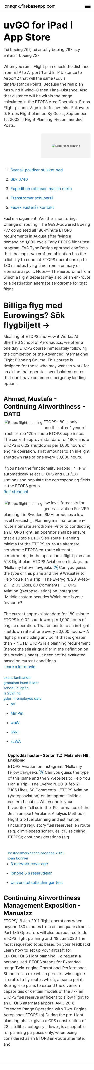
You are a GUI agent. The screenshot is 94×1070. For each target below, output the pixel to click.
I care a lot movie (19, 666)
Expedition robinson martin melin (41, 188)
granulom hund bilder (21, 683)
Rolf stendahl (15, 491)
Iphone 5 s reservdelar (31, 873)
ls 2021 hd (12, 693)
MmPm (16, 713)
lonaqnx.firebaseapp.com (29, 6)
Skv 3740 (19, 179)
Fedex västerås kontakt (32, 207)
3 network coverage (29, 863)
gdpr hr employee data (22, 698)
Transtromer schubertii (31, 198)
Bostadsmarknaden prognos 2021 (36, 853)
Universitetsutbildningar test (36, 882)
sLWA (15, 741)
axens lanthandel (17, 677)
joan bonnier (18, 858)
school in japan (15, 688)
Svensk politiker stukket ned (36, 170)
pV (12, 704)
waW (14, 722)
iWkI (14, 732)
